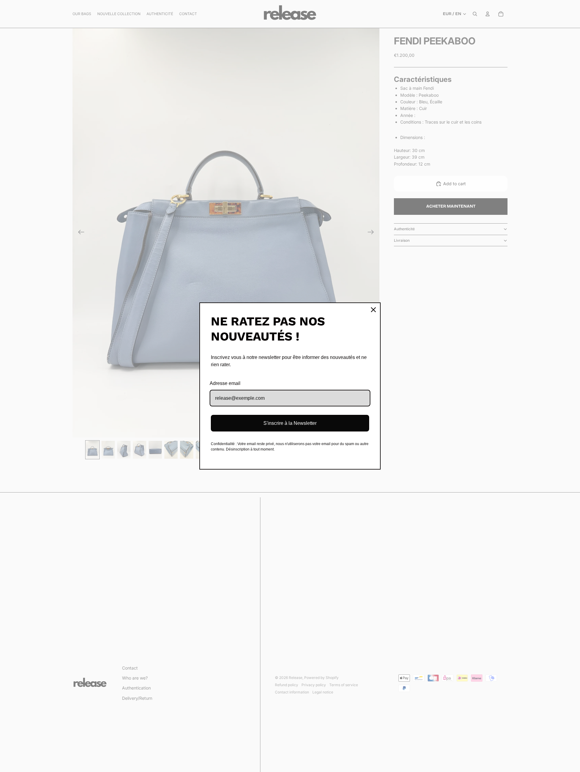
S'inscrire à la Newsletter (290, 423)
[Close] (373, 309)
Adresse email (225, 383)
